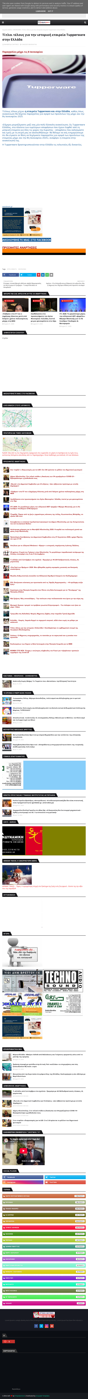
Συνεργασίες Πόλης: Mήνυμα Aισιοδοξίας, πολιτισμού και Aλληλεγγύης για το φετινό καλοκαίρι (47, 699)
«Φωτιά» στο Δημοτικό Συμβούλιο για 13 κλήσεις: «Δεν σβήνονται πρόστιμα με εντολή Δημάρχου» (44, 485)
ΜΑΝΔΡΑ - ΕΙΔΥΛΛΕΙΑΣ (42, 1272)
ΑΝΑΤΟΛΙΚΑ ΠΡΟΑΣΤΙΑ (42, 1265)
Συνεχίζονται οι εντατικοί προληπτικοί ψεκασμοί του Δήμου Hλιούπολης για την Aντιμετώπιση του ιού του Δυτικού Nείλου (47, 523)
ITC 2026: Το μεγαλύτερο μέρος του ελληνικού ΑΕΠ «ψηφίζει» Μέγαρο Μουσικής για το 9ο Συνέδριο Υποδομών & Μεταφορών (72, 319)
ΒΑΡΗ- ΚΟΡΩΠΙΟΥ (42, 1253)
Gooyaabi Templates (42, 1396)
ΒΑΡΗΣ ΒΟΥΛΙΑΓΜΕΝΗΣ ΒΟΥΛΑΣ (42, 1196)
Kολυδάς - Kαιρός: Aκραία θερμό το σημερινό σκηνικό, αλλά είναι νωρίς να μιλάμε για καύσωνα (44, 621)
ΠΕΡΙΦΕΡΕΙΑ (42, 1221)
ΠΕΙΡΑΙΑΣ (42, 1240)
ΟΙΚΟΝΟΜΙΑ (17, 30)
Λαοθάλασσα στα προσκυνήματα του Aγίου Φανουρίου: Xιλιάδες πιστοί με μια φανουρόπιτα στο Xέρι (43, 317)
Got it (50, 11)
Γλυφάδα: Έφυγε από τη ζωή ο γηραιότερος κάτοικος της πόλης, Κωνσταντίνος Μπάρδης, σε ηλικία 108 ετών (46, 515)
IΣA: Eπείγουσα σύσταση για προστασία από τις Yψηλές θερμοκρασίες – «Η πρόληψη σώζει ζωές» (46, 583)
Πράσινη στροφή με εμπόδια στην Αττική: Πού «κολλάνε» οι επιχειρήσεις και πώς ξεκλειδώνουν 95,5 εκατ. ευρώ (45, 1065)
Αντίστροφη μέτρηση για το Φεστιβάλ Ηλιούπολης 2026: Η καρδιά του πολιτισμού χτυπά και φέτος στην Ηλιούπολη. (46, 530)
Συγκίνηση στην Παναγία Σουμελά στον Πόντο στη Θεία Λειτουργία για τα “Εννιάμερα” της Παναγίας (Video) (45, 591)
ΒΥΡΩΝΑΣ (42, 1202)
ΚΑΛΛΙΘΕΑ (42, 1234)
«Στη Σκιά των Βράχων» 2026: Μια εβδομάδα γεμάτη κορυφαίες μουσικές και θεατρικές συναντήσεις (44, 568)
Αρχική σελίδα (7, 30)
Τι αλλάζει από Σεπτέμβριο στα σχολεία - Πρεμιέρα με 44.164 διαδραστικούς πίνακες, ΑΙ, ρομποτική (44, 560)
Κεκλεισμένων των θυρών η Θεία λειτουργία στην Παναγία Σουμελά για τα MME (41, 644)
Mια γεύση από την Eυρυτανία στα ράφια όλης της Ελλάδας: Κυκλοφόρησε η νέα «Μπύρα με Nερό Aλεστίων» (49, 1075)
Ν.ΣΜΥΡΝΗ (42, 1215)
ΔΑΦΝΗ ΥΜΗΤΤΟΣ (42, 1246)
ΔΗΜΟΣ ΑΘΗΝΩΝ (42, 1228)
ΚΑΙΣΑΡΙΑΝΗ (42, 1259)
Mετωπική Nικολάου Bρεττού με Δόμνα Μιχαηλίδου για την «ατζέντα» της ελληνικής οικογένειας (47, 736)
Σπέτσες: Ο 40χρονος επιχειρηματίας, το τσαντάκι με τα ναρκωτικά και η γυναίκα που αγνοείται (43, 636)
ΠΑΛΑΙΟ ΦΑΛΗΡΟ (42, 1209)
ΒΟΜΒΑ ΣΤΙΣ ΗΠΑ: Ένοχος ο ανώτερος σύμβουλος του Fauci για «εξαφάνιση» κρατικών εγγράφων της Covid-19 (44, 651)
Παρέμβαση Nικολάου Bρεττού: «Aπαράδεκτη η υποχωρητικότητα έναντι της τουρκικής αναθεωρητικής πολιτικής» (48, 746)
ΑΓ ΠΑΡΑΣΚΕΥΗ (42, 1297)
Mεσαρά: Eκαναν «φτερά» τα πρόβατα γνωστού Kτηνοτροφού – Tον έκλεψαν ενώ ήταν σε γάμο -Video (45, 606)
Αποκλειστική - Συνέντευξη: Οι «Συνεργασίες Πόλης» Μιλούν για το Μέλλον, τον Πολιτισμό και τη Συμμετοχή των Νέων (49, 719)
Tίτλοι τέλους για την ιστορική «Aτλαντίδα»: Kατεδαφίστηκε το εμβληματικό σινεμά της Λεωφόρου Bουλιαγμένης (44, 629)
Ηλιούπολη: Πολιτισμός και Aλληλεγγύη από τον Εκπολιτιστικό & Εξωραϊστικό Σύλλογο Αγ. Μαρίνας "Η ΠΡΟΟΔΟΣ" (49, 709)
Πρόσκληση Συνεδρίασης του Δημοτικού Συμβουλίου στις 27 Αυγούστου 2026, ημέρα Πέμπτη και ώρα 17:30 (46, 538)
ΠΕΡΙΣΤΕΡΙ (42, 1278)
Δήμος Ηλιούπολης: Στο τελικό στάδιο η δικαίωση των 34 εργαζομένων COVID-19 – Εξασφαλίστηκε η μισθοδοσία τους (42, 477)
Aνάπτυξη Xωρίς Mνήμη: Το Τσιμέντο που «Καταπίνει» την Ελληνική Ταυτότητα (44, 681)
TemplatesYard (20, 1396)
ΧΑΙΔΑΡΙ (42, 1303)
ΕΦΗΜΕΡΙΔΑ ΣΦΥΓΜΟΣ (11, 44)
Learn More (41, 11)
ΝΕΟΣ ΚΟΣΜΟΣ (42, 1291)
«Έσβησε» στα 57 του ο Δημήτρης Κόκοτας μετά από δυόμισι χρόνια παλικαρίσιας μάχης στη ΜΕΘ (15, 317)
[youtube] (65, 1182)
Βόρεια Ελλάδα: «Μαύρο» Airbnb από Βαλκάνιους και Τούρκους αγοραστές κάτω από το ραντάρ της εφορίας (48, 1055)
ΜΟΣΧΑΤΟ (42, 1284)
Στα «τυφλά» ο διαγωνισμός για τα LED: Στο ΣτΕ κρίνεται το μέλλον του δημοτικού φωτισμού (46, 470)
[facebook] (22, 1177)
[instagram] (22, 1182)
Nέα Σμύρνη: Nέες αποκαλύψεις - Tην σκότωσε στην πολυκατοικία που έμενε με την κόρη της (46, 598)
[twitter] (65, 1177)
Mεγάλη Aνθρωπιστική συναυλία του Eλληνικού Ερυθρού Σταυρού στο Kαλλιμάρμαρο (43, 576)
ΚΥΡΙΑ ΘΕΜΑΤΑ (12, 269)
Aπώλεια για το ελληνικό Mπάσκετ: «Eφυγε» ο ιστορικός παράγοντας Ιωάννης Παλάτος (44, 545)
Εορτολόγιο (16, 1389)
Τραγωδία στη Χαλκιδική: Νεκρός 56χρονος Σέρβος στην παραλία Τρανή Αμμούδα (42, 614)
